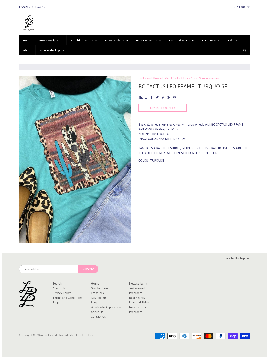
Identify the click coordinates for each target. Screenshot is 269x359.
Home (95, 283)
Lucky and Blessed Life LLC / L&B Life (163, 78)
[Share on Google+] (169, 97)
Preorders (135, 293)
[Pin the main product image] (163, 97)
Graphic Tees (99, 288)
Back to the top (235, 258)
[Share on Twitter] (157, 97)
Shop (94, 302)
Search (57, 283)
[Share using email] (174, 97)
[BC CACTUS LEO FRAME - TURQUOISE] (75, 159)
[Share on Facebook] (151, 97)
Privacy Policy (62, 293)
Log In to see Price (162, 107)
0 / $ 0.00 (240, 7)
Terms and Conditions (67, 297)
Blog (56, 302)
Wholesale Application (106, 307)
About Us (59, 288)
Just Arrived (137, 288)
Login (23, 7)
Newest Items (138, 283)
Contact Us (98, 316)
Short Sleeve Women (205, 78)
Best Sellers (99, 297)
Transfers (97, 293)
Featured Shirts (139, 302)
